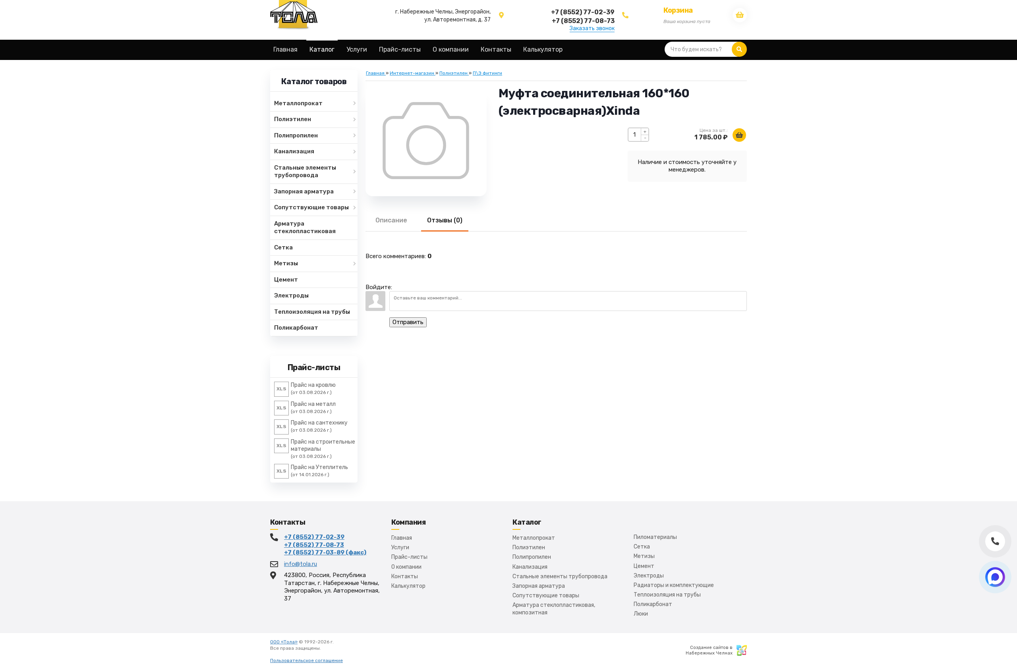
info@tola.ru (300, 564)
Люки (641, 613)
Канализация (529, 567)
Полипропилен (531, 557)
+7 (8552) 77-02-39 (314, 537)
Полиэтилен (528, 547)
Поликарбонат (653, 604)
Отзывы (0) (444, 220)
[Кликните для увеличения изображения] (425, 140)
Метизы (644, 556)
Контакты (404, 576)
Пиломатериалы (655, 537)
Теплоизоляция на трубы (667, 594)
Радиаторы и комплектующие (674, 585)
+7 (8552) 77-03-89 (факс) (325, 552)
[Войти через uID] (400, 283)
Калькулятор (408, 586)
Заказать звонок (592, 28)
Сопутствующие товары (545, 595)
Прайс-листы (409, 557)
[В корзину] (739, 135)
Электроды (649, 575)
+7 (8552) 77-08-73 (314, 544)
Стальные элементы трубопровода (559, 576)
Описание (391, 220)
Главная (401, 538)
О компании (406, 567)
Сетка (642, 546)
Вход (327, 648)
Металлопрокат (533, 538)
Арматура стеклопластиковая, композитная (553, 609)
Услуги (400, 547)
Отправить (407, 322)
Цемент (644, 566)
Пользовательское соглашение (306, 660)
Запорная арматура (538, 586)
